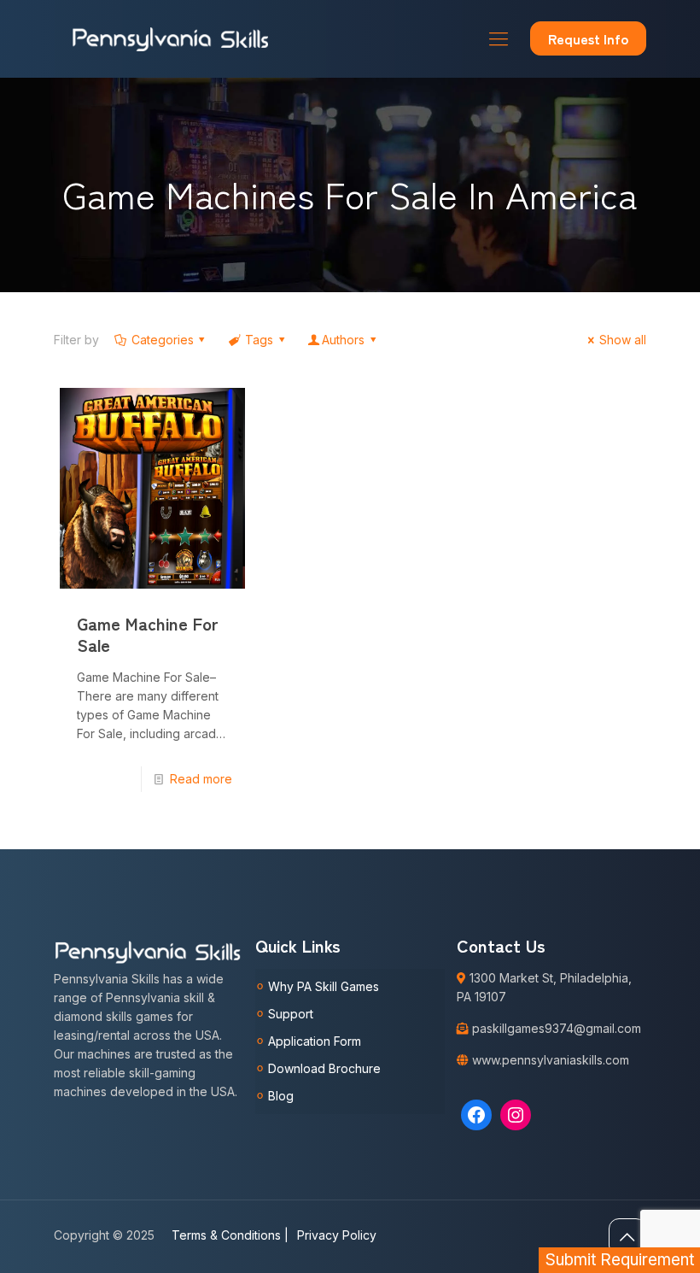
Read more (201, 778)
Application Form (314, 1041)
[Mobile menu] (498, 38)
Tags (259, 339)
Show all (622, 339)
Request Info (588, 38)
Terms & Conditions (230, 1235)
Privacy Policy (336, 1235)
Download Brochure (324, 1068)
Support (290, 1013)
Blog (281, 1095)
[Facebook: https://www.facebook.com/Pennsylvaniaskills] (476, 1115)
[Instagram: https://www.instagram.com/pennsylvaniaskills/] (515, 1115)
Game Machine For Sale (148, 634)
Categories (162, 339)
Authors (343, 339)
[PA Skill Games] (171, 38)
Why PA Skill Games (323, 986)
